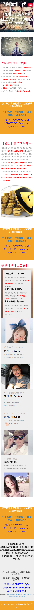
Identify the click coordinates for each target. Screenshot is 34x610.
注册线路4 (21, 114)
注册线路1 (7, 112)
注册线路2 (20, 112)
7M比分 (29, 594)
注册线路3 (26, 578)
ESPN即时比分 (11, 594)
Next (32, 13)
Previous (1, 13)
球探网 (23, 596)
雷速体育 (23, 594)
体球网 (18, 594)
